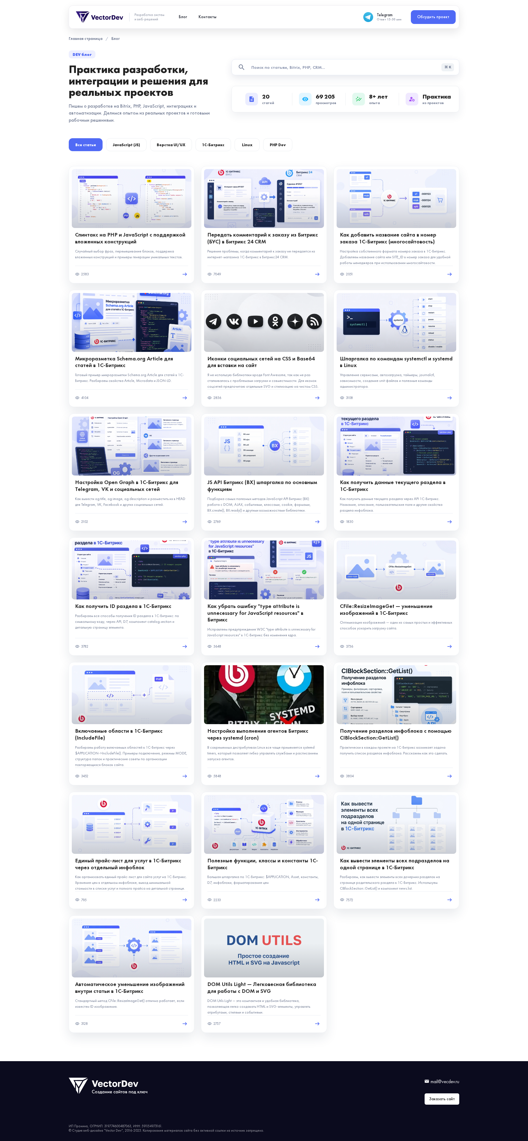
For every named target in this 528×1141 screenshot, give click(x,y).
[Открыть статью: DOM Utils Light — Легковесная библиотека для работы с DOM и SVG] (263, 974)
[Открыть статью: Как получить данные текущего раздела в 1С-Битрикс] (396, 472)
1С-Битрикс (213, 144)
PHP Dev (278, 144)
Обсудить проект (433, 17)
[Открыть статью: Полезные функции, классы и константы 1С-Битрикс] (263, 850)
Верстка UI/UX (171, 144)
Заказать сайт (442, 1099)
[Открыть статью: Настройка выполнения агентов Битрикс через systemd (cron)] (263, 723)
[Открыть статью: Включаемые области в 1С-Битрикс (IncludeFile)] (131, 723)
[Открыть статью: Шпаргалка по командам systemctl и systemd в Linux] (396, 348)
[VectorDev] (100, 17)
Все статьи (85, 144)
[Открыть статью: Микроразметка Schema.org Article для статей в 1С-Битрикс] (131, 348)
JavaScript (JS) (126, 144)
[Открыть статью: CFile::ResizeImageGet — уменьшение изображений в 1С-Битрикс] (396, 596)
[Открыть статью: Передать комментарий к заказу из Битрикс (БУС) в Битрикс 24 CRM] (263, 224)
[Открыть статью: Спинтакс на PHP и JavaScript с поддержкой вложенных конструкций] (131, 224)
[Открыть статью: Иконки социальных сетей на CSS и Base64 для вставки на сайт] (263, 348)
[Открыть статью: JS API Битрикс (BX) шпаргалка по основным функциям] (263, 472)
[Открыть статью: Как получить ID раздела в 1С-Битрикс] (131, 596)
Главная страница (86, 38)
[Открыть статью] (185, 274)
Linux (247, 144)
